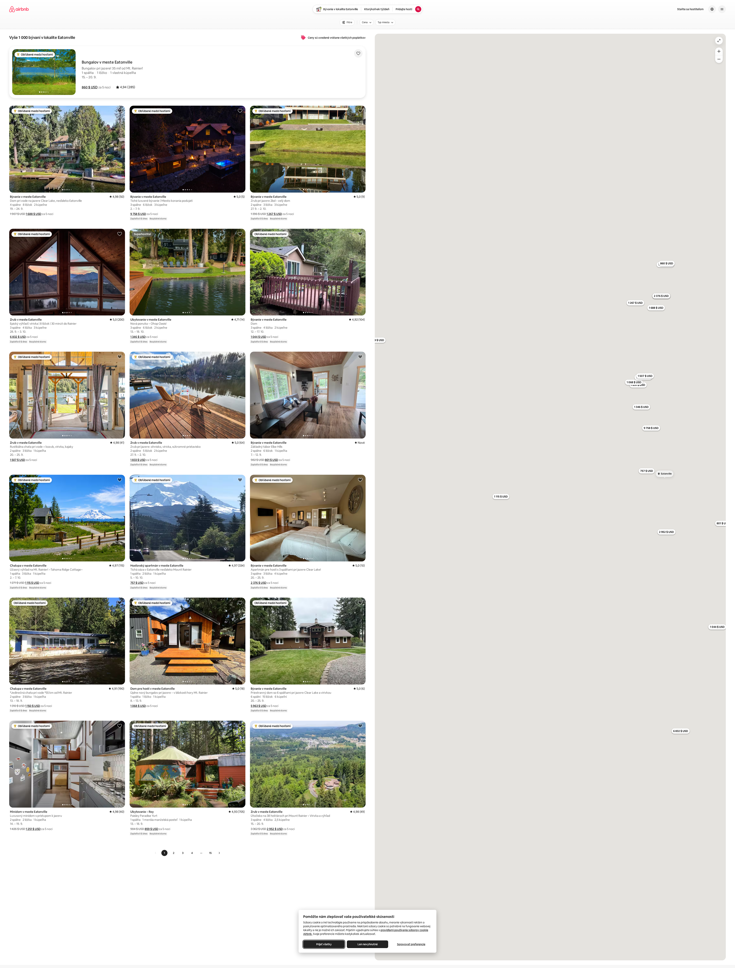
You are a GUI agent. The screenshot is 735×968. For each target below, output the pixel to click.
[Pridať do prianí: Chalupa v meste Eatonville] (120, 480)
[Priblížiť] (719, 51)
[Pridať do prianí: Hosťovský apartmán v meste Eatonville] (240, 480)
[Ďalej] (219, 853)
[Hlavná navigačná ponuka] (722, 9)
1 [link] (164, 853)
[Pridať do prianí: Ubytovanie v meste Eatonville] (240, 234)
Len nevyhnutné (368, 944)
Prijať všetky (324, 944)
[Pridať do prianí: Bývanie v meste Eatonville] (120, 111)
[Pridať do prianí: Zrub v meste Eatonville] (120, 234)
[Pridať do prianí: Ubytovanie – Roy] (240, 726)
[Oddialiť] (719, 59)
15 (210, 853)
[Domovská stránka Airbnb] (19, 9)
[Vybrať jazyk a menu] (712, 9)
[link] (155, 853)
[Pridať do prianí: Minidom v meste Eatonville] (120, 726)
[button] (90, 87)
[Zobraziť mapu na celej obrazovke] (719, 40)
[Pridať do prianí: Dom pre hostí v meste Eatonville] (240, 603)
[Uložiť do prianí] (358, 53)
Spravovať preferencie (411, 944)
